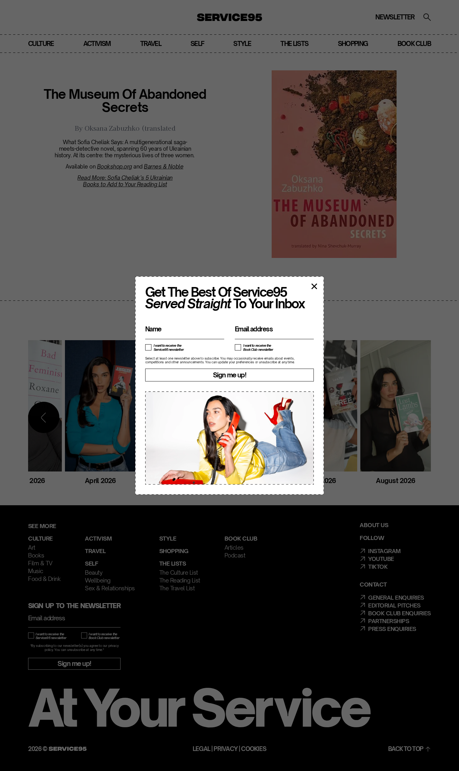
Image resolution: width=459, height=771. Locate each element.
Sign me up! (229, 375)
